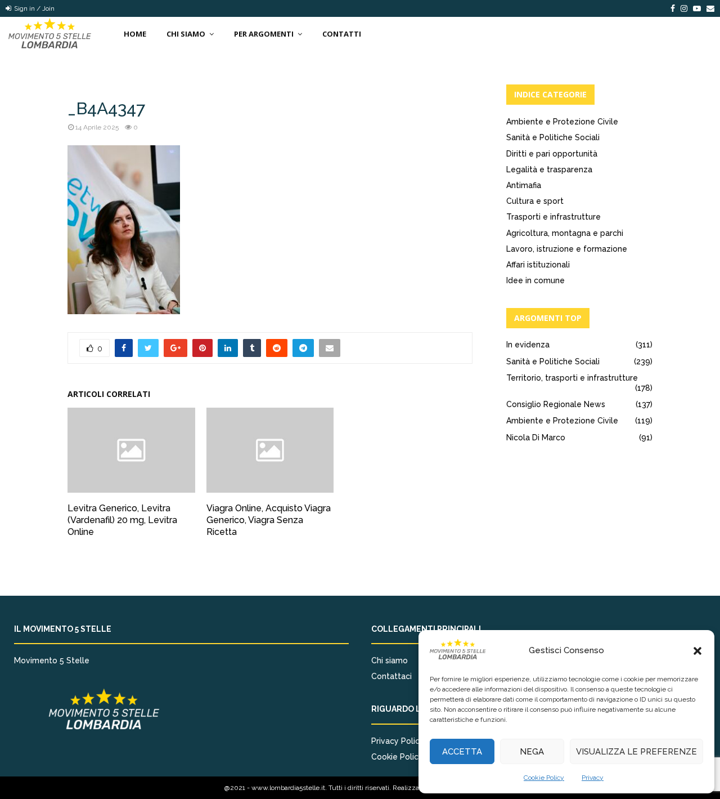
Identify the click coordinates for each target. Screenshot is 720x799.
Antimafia (523, 185)
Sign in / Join (33, 8)
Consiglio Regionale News (555, 404)
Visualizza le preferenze (636, 752)
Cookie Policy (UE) (405, 756)
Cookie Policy (544, 778)
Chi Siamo (185, 34)
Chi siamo (389, 660)
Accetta (462, 752)
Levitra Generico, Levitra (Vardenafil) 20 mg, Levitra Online (122, 520)
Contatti (341, 34)
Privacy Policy (397, 741)
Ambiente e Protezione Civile (562, 121)
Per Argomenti (264, 34)
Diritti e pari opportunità (551, 153)
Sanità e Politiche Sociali (553, 137)
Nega (532, 752)
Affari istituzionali (538, 264)
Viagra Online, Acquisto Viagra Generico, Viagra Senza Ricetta (268, 520)
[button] (697, 651)
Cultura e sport (535, 201)
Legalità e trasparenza (549, 169)
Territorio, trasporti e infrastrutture (572, 377)
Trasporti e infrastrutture (553, 216)
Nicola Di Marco (535, 437)
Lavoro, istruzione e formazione (566, 248)
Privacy (593, 778)
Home (135, 34)
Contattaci (391, 676)
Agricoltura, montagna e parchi (564, 233)
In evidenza (528, 344)
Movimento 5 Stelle (51, 660)
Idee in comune (535, 280)
